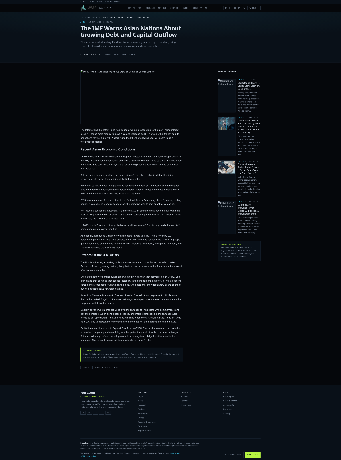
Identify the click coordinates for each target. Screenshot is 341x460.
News (140, 8)
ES (235, 8)
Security (197, 8)
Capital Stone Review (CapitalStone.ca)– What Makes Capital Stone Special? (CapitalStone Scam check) (249, 126)
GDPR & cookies (230, 401)
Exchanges (174, 8)
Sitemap (226, 413)
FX (206, 8)
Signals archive (144, 430)
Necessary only (233, 455)
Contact (184, 401)
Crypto (131, 8)
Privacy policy (229, 396)
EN (226, 8)
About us (184, 396)
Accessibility (228, 405)
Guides (186, 8)
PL (244, 8)
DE (230, 8)
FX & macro (143, 426)
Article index (186, 405)
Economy (91, 17)
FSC (82, 17)
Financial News (102, 367)
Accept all (252, 455)
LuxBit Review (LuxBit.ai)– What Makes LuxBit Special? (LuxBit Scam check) (248, 209)
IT (239, 8)
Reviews (162, 8)
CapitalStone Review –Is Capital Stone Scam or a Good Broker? (249, 85)
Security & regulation (147, 422)
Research (150, 8)
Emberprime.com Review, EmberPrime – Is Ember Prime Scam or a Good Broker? (248, 169)
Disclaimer (227, 409)
